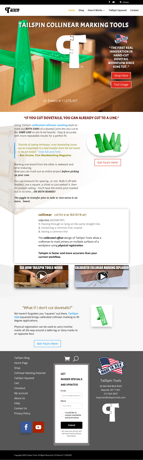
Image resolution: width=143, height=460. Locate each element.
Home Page (21, 363)
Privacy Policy (22, 413)
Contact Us (20, 408)
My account (21, 393)
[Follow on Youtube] (38, 427)
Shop (81, 10)
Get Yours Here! (107, 162)
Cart (16, 383)
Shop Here (121, 75)
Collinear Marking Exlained (30, 373)
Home (71, 10)
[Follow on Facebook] (26, 427)
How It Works (95, 10)
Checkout (19, 388)
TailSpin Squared (118, 10)
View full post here (49, 151)
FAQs (17, 403)
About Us (19, 398)
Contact (134, 10)
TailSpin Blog (22, 357)
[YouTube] (113, 3)
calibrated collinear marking (50, 125)
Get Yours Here (47, 343)
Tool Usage (121, 84)
